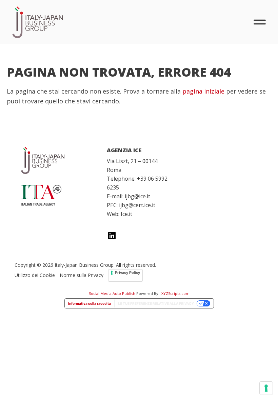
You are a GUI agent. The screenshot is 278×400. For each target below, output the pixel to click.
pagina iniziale (203, 91)
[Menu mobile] (260, 22)
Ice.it (126, 214)
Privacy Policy (127, 272)
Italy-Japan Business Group (37, 22)
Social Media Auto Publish (112, 293)
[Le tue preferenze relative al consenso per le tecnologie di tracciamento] (266, 388)
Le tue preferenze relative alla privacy (156, 303)
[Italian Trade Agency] (53, 195)
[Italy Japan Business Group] (53, 160)
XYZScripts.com (175, 293)
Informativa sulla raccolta (89, 303)
